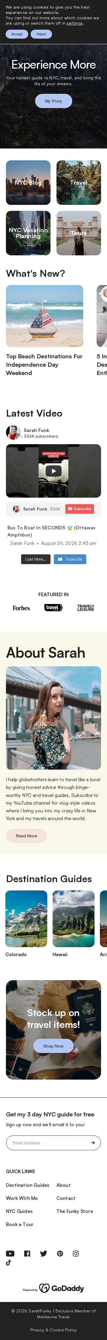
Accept (17, 34)
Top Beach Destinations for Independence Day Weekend (44, 364)
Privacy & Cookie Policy (53, 1329)
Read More (26, 835)
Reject (41, 34)
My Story (53, 100)
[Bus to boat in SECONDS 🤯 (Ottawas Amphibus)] (53, 471)
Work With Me (22, 1198)
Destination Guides (28, 1185)
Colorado (16, 954)
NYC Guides (19, 1211)
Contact (65, 1198)
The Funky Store (74, 1211)
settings (75, 23)
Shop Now (53, 1045)
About (63, 1185)
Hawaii (60, 954)
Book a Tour (19, 1224)
